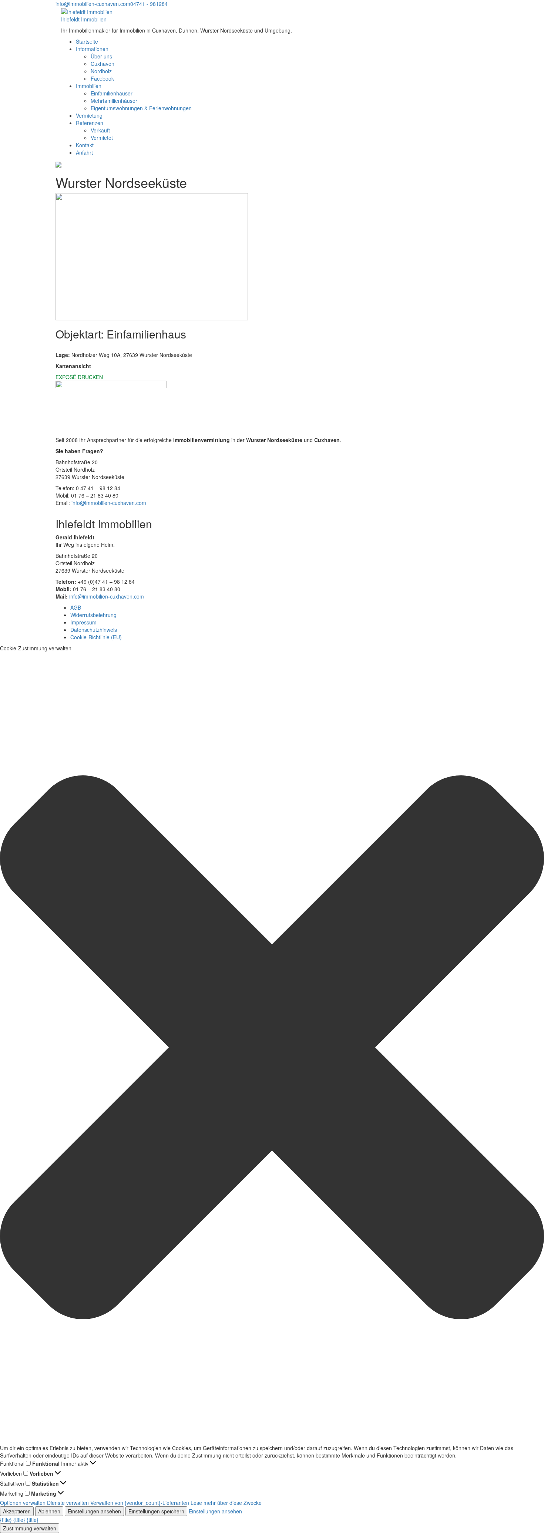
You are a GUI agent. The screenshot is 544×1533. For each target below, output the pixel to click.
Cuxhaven (102, 63)
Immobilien (88, 86)
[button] (272, 1048)
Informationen (92, 49)
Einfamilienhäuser (111, 93)
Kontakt (85, 145)
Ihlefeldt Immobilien (84, 19)
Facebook (102, 78)
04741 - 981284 (149, 3)
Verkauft (100, 130)
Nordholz (101, 71)
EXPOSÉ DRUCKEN (79, 377)
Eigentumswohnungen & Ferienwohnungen (141, 108)
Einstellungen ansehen (94, 1511)
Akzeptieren (17, 1511)
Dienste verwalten (68, 1502)
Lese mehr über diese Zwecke (226, 1502)
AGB (75, 607)
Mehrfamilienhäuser (114, 100)
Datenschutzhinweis (93, 629)
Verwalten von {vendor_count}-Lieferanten (139, 1502)
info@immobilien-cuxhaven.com (93, 3)
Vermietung (89, 115)
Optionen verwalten (23, 1502)
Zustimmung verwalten (29, 1528)
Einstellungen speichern (156, 1511)
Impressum (83, 622)
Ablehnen (49, 1511)
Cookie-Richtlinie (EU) (96, 637)
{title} (6, 1519)
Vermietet (102, 137)
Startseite (87, 41)
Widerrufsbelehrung (93, 615)
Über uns (101, 56)
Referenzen (89, 123)
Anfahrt (84, 152)
